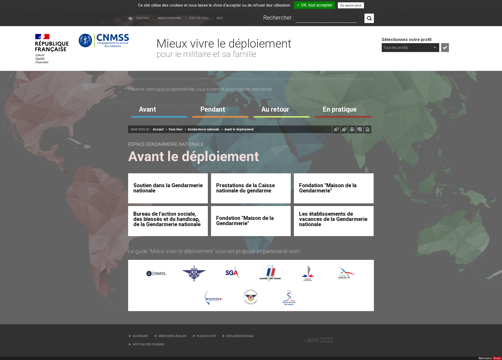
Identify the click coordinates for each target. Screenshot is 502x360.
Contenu (143, 18)
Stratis (497, 358)
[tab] (159, 111)
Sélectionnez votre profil (406, 39)
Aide (220, 18)
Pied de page (199, 18)
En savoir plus (350, 5)
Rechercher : (278, 17)
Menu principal (169, 18)
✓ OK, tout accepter (314, 5)
